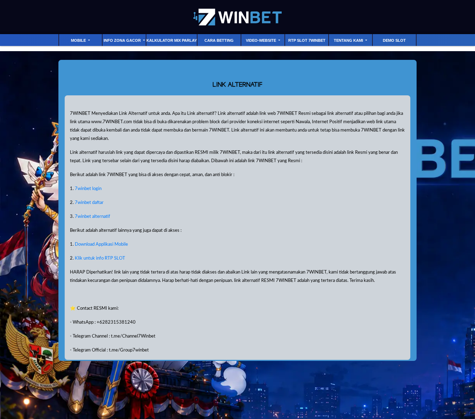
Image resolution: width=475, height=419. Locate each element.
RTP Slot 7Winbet (306, 40)
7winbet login (88, 188)
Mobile (79, 40)
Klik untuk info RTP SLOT (100, 258)
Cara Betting (219, 40)
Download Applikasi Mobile (101, 244)
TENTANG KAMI (349, 40)
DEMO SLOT (394, 40)
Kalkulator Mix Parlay (171, 40)
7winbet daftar (89, 202)
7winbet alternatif (92, 216)
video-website (261, 40)
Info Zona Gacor (123, 40)
